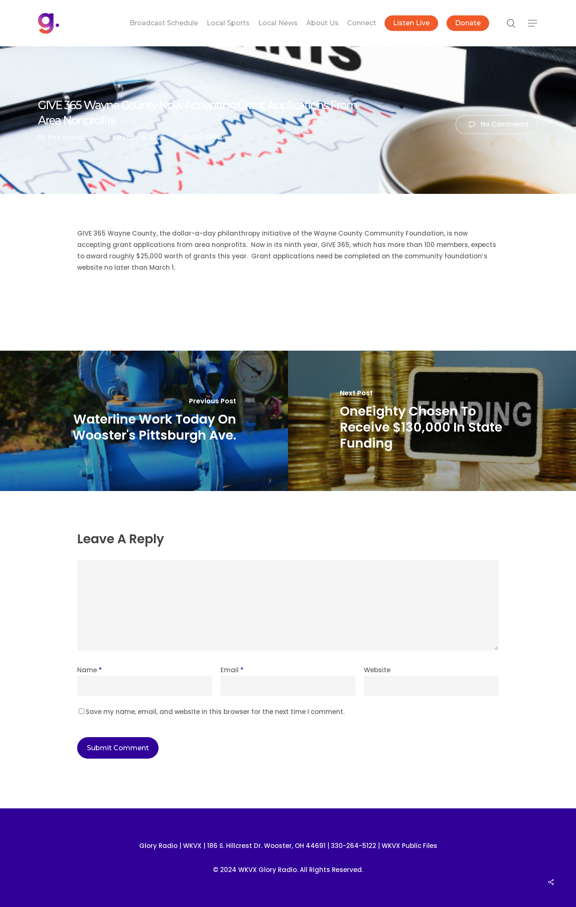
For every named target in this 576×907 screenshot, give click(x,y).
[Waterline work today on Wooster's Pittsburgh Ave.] (144, 421)
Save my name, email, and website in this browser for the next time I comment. (215, 711)
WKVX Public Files (409, 845)
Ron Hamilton (71, 137)
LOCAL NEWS (204, 137)
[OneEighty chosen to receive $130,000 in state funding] (432, 421)
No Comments (504, 123)
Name (89, 669)
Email (232, 669)
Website (377, 669)
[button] (533, 23)
